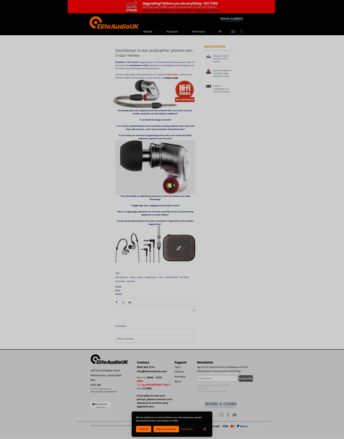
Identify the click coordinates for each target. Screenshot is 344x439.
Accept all (143, 429)
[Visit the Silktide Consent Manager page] (205, 429)
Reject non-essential (166, 429)
